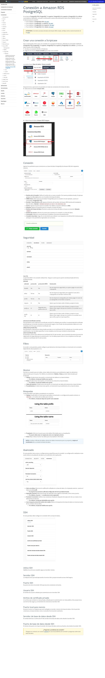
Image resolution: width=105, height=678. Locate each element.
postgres (59, 1)
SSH (93, 21)
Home (33, 1)
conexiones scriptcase (42, 1)
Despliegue (3, 101)
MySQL (4, 28)
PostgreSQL (5, 32)
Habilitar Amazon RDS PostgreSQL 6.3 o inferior (10, 64)
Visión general (5, 17)
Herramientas (4, 88)
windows (65, 1)
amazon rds (52, 1)
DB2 (3, 20)
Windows (6, 53)
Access (4, 19)
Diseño (2, 90)
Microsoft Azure (6, 44)
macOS (6, 71)
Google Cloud (5, 79)
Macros (2, 103)
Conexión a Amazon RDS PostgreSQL (10, 67)
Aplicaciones (4, 85)
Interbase (4, 26)
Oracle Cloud (5, 81)
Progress (4, 42)
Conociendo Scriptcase (6, 9)
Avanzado (94, 19)
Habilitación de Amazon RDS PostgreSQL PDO (10, 56)
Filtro (93, 16)
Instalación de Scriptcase (7, 7)
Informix (4, 24)
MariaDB (5, 77)
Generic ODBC (5, 40)
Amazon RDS (5, 46)
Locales (2, 93)
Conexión (94, 11)
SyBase (4, 38)
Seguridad (94, 14)
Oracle (4, 30)
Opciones (3, 98)
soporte (46, 631)
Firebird (4, 22)
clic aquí (46, 21)
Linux (6, 69)
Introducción (4, 4)
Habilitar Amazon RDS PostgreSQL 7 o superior (10, 59)
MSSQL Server (5, 34)
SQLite (4, 36)
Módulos (3, 96)
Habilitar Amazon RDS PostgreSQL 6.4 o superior (11, 62)
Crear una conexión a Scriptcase (96, 8)
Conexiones (3, 15)
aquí (28, 32)
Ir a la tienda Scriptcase (96, 2)
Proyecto (3, 12)
